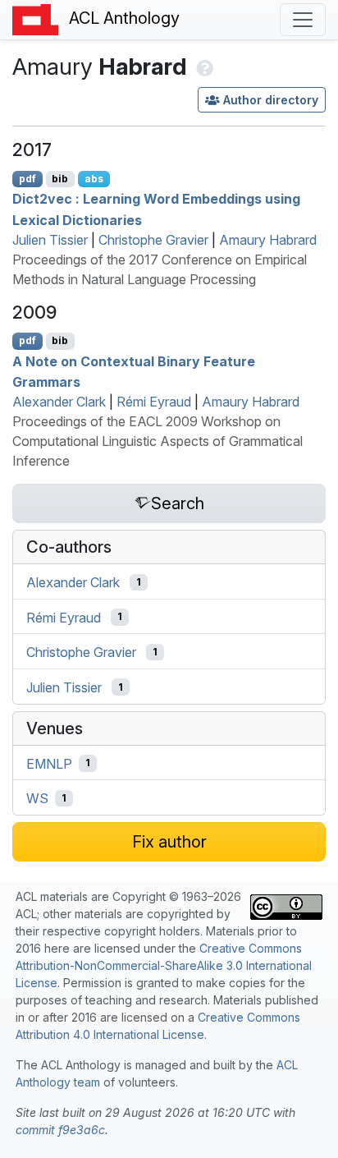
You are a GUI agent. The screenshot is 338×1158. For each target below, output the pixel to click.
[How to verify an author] (203, 66)
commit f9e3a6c (60, 1130)
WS (37, 798)
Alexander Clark (59, 401)
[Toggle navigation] (303, 19)
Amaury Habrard (268, 240)
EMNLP (49, 763)
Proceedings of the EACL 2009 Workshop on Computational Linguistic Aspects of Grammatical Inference (157, 441)
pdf (27, 178)
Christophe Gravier (153, 240)
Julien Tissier (50, 240)
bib (60, 178)
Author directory (270, 100)
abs (93, 178)
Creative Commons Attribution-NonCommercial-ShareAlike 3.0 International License (164, 965)
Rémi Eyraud (153, 401)
